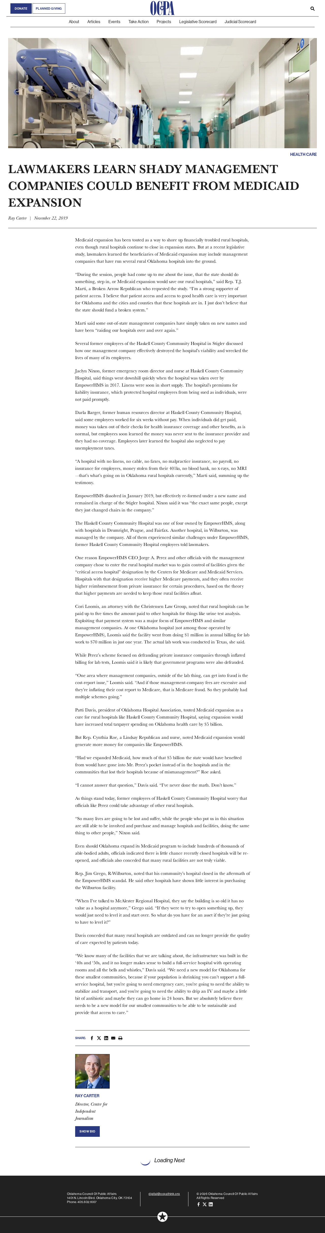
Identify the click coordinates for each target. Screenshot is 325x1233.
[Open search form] (313, 8)
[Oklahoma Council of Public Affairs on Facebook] (199, 1204)
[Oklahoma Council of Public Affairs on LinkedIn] (211, 1204)
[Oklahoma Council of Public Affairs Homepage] (162, 8)
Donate (21, 8)
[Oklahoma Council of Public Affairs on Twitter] (205, 1204)
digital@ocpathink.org (164, 1194)
